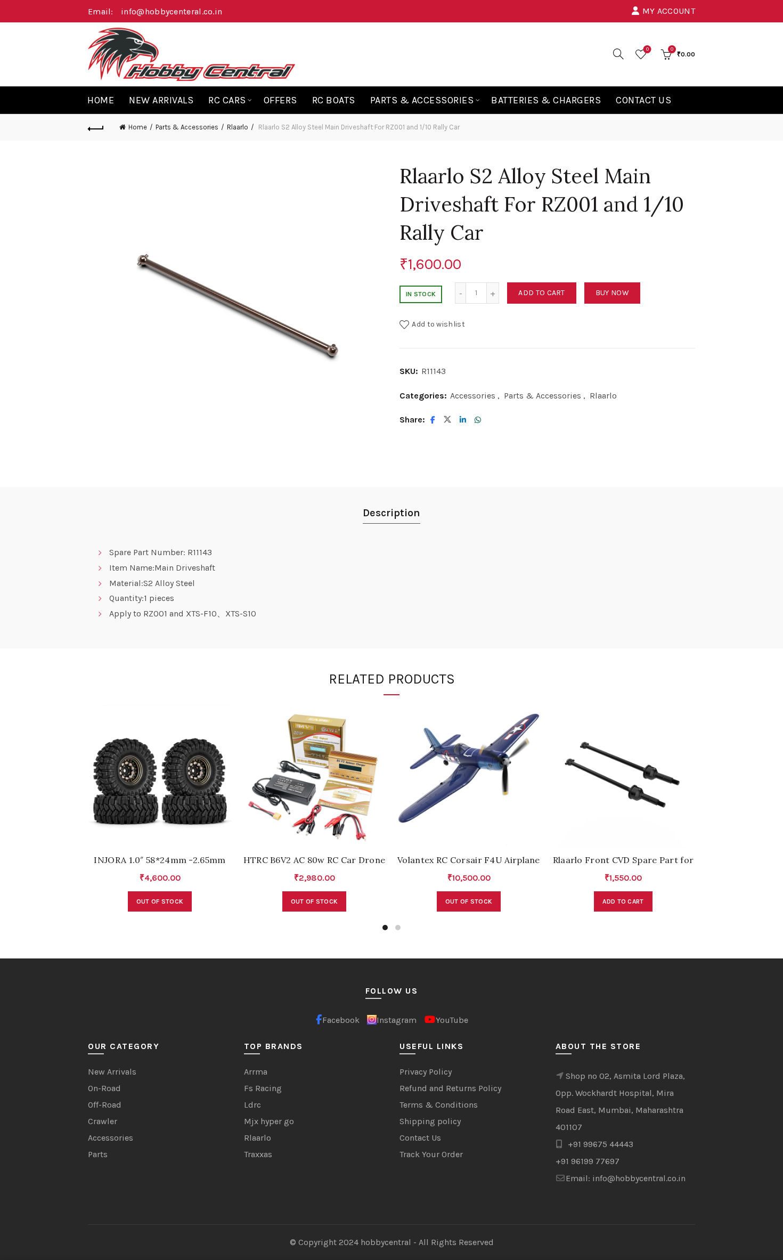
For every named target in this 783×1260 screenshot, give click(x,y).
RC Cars (227, 100)
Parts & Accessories (422, 100)
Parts (98, 1154)
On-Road (104, 1088)
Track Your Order (431, 1154)
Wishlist (647, 49)
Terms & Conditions (438, 1105)
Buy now (612, 292)
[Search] (618, 54)
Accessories (472, 396)
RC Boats (333, 100)
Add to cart (541, 292)
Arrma (255, 1072)
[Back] (96, 127)
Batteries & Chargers (546, 100)
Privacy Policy (425, 1072)
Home (100, 100)
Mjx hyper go (269, 1121)
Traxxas (258, 1154)
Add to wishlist (438, 324)
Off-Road (104, 1105)
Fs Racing (263, 1088)
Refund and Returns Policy (450, 1088)
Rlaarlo (237, 127)
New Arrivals (161, 100)
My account (668, 11)
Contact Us (643, 100)
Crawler (102, 1121)
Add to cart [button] (622, 901)
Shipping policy (430, 1121)
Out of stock (160, 901)
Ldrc (252, 1105)
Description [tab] (391, 513)
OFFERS (280, 100)
